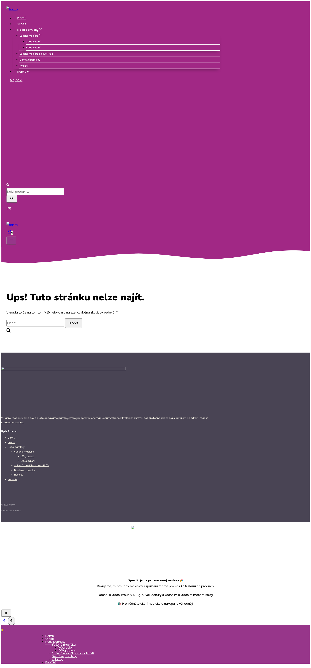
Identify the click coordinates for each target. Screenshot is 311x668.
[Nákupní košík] (8, 209)
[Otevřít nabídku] (11, 240)
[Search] (11, 199)
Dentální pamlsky (29, 60)
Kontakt (23, 72)
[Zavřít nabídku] (2, 630)
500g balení (33, 47)
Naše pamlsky (16, 447)
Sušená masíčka (24, 451)
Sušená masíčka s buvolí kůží (36, 54)
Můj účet (16, 80)
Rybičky (23, 66)
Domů (21, 18)
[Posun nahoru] (4, 621)
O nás (21, 24)
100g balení (33, 41)
